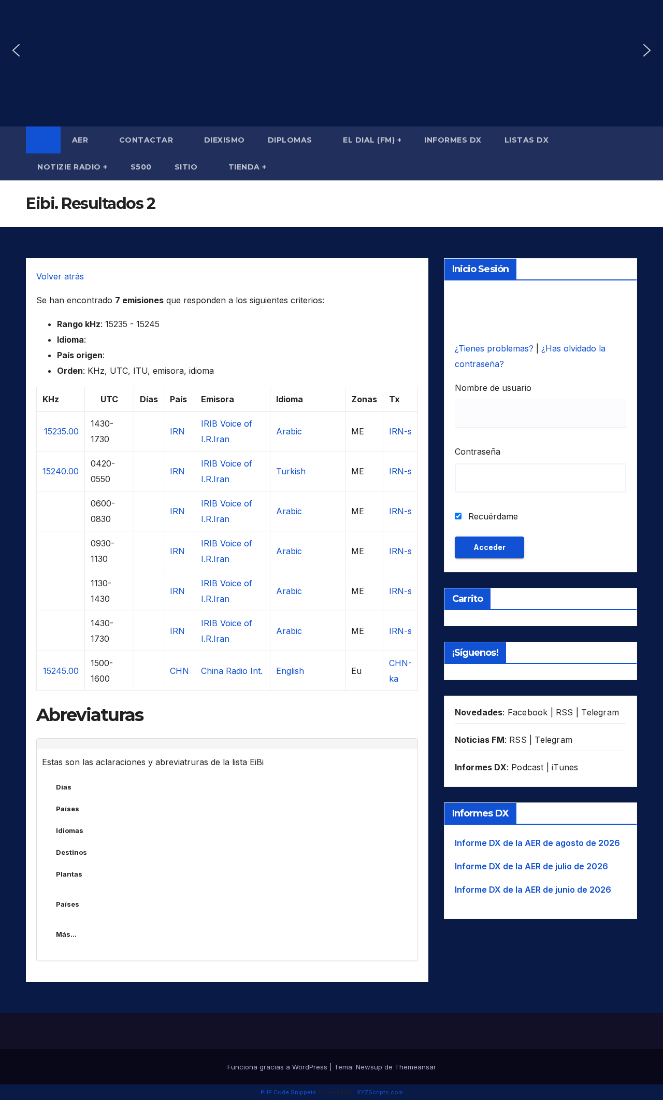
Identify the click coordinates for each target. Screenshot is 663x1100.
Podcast (527, 767)
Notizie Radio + (72, 167)
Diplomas (291, 140)
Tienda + (247, 167)
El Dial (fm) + (372, 140)
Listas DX (528, 140)
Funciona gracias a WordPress (278, 1067)
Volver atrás (60, 276)
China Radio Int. (232, 671)
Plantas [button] (69, 874)
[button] (16, 50)
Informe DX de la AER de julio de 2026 (531, 866)
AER (81, 140)
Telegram (600, 712)
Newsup (369, 1067)
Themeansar (415, 1067)
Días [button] (63, 787)
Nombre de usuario (493, 388)
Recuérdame (492, 516)
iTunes (565, 767)
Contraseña (477, 451)
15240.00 (60, 471)
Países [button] (67, 809)
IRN (177, 431)
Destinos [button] (71, 852)
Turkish (291, 471)
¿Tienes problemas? (495, 348)
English (290, 671)
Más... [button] (66, 934)
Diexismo (224, 140)
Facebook (528, 712)
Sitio (187, 167)
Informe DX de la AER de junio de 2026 (533, 889)
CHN (179, 671)
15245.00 (61, 671)
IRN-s (400, 431)
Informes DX (453, 140)
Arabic (289, 431)
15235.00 (61, 431)
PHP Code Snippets (288, 1092)
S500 (141, 167)
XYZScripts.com (380, 1092)
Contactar (147, 140)
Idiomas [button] (69, 830)
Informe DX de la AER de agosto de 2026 (537, 843)
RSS (564, 712)
